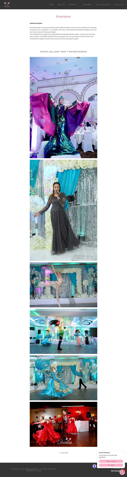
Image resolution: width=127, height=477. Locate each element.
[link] (7, 4)
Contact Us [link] (118, 4)
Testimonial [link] (87, 4)
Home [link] (51, 4)
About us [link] (61, 4)
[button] (73, 5)
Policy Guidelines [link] (103, 4)
